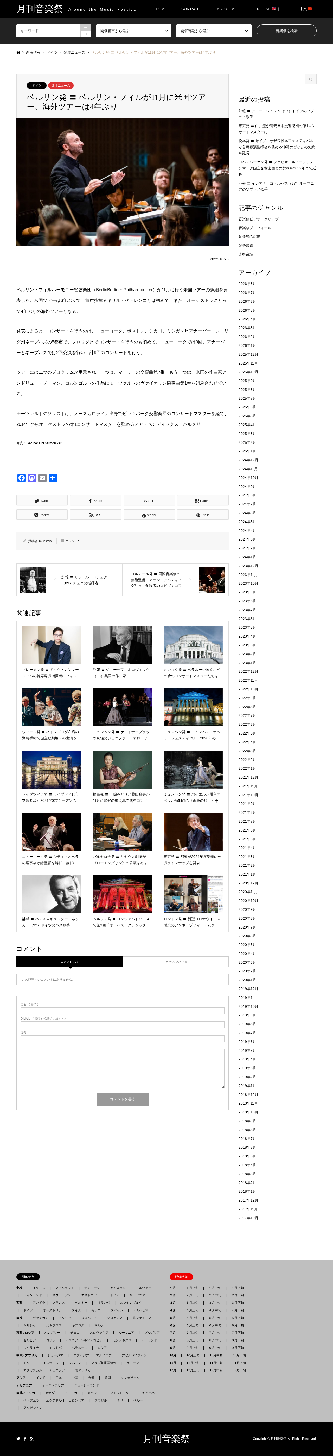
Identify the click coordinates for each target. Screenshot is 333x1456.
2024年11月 (248, 469)
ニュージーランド (86, 1385)
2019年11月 (248, 998)
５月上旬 (192, 1318)
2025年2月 (247, 442)
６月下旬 (237, 1325)
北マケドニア (142, 1318)
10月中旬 (216, 1355)
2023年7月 (247, 610)
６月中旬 (215, 1325)
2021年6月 (247, 830)
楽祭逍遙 (246, 245)
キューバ (148, 1393)
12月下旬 (239, 1370)
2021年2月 (247, 865)
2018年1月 (247, 1191)
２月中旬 (215, 1295)
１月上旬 (192, 1288)
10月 (175, 1355)
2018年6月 (247, 1147)
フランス (58, 1303)
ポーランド (149, 1340)
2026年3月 (247, 328)
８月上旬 (192, 1340)
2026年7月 (247, 292)
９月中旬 (215, 1348)
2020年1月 (247, 980)
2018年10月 (248, 1112)
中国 (75, 1378)
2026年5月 (247, 310)
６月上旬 (192, 1325)
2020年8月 (247, 918)
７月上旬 (192, 1332)
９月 (174, 1348)
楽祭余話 (246, 254)
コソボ (51, 1340)
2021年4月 (247, 848)
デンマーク (92, 1288)
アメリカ (71, 1393)
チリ (120, 1400)
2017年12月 (248, 1200)
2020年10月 (248, 901)
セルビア (29, 1340)
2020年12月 (248, 883)
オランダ (103, 1303)
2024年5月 (247, 522)
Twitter (18, 1439)
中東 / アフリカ (28, 1355)
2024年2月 (247, 548)
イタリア (64, 1318)
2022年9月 (247, 698)
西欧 (21, 1303)
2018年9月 (247, 1121)
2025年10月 (248, 372)
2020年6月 (247, 936)
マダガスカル (31, 1370)
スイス (76, 1310)
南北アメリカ (27, 1393)
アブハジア (79, 1355)
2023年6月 (247, 619)
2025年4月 (247, 425)
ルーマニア (126, 1332)
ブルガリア (152, 1332)
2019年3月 (247, 1068)
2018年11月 (248, 1103)
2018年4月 (247, 1165)
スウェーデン (61, 1295)
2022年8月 (247, 707)
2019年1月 (247, 1086)
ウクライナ (31, 1348)
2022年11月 (248, 680)
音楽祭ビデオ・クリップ (259, 219)
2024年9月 (247, 486)
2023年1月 (247, 663)
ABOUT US (228, 9)
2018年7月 (247, 1139)
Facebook (25, 1439)
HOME (161, 9)
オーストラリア (53, 1385)
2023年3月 (247, 645)
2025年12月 (248, 354)
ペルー (138, 1400)
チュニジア (57, 1370)
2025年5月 (247, 416)
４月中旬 (215, 1310)
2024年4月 (247, 531)
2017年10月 (248, 1218)
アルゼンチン (31, 1408)
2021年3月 (247, 856)
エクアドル (52, 1400)
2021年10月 (248, 795)
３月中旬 (215, 1303)
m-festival (46, 541)
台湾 (91, 1378)
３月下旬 (237, 1303)
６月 (174, 1325)
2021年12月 (248, 777)
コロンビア (76, 1400)
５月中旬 (215, 1318)
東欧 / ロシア (26, 1332)
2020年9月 (247, 909)
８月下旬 (237, 1340)
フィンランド (32, 1295)
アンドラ (37, 1303)
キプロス (78, 1325)
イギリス (39, 1288)
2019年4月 (247, 1059)
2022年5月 (247, 733)
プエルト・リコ (121, 1393)
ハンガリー (52, 1332)
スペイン (117, 1310)
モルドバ (55, 1348)
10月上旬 (193, 1355)
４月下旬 (237, 1310)
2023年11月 (248, 575)
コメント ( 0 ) (69, 961)
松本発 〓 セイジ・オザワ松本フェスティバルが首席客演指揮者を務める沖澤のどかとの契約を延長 (277, 147)
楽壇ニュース (61, 85)
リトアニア (137, 1295)
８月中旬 (215, 1340)
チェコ (75, 1332)
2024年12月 (248, 460)
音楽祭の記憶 (249, 236)
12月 (175, 1370)
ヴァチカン (41, 1318)
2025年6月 (247, 407)
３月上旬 (192, 1303)
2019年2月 (247, 1077)
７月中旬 (215, 1332)
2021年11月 (248, 786)
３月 (174, 1303)
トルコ (28, 1363)
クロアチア (115, 1318)
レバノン (75, 1363)
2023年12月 (248, 566)
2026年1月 (247, 345)
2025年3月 (247, 434)
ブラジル (100, 1400)
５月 (174, 1318)
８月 (174, 1340)
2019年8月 (247, 1024)
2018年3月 (247, 1174)
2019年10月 (248, 1006)
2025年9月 (247, 381)
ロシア (102, 1348)
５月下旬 (237, 1318)
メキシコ (93, 1393)
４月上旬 (192, 1310)
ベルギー (81, 1303)
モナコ (96, 1310)
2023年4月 (247, 636)
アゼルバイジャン (134, 1355)
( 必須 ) (29, 1004)
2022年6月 (247, 724)
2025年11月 (248, 363)
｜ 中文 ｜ (306, 9)
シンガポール (130, 1378)
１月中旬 (215, 1288)
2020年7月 (247, 927)
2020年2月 (247, 971)
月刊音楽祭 (166, 1439)
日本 (58, 1378)
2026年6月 (247, 301)
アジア (22, 1378)
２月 (174, 1295)
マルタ (99, 1325)
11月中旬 (216, 1363)
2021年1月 (247, 874)
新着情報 (33, 52)
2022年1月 (247, 768)
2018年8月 (247, 1130)
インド (40, 1378)
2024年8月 (247, 495)
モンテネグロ (122, 1340)
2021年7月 (247, 821)
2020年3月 (247, 962)
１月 (174, 1288)
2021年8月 (247, 812)
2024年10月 (248, 478)
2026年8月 (247, 284)
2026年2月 (247, 337)
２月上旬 (192, 1295)
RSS (32, 1439)
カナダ (50, 1393)
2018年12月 (248, 1095)
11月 (175, 1363)
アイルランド (64, 1288)
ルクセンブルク (131, 1303)
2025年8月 (247, 389)
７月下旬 (237, 1332)
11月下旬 (239, 1363)
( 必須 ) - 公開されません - (43, 1018)
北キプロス (54, 1325)
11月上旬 (193, 1363)
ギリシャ (29, 1325)
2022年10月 (248, 689)
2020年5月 (247, 945)
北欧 (21, 1288)
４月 (174, 1310)
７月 (174, 1332)
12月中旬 (216, 1370)
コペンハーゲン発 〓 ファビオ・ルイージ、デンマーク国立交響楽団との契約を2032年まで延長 (277, 168)
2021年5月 (247, 839)
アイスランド (118, 1288)
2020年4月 (247, 953)
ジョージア (55, 1355)
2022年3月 (247, 751)
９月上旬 (192, 1348)
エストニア (89, 1295)
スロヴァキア (99, 1332)
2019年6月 (247, 1042)
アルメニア (104, 1355)
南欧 (21, 1318)
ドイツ (36, 85)
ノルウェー (144, 1288)
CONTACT (190, 9)
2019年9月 (247, 1015)
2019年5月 (247, 1050)
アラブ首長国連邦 (103, 1363)
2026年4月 (247, 319)
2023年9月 (247, 592)
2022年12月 (248, 671)
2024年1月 (247, 557)
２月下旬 (237, 1295)
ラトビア (113, 1295)
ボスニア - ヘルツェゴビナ (84, 1340)
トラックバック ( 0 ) (176, 961)
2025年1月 (247, 451)
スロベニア (89, 1318)
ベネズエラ (29, 1400)
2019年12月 (248, 989)
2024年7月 (247, 504)
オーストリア (52, 1310)
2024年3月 (247, 539)
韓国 (107, 1378)
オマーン (132, 1363)
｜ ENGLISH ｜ (265, 9)
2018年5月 (247, 1156)
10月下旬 (239, 1355)
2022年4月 (247, 742)
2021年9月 (247, 804)
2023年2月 (247, 654)
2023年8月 (247, 601)
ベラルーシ (80, 1348)
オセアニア (25, 1385)
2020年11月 (248, 892)
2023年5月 (247, 627)
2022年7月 (247, 715)
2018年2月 (247, 1183)
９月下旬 (237, 1348)
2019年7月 (247, 1033)
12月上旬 (193, 1370)
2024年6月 (247, 513)
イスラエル (51, 1363)
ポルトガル (141, 1310)
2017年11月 (248, 1209)
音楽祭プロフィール (255, 228)
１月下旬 (237, 1288)
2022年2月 (247, 759)
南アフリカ (83, 1370)
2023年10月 (248, 583)
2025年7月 (247, 398)
